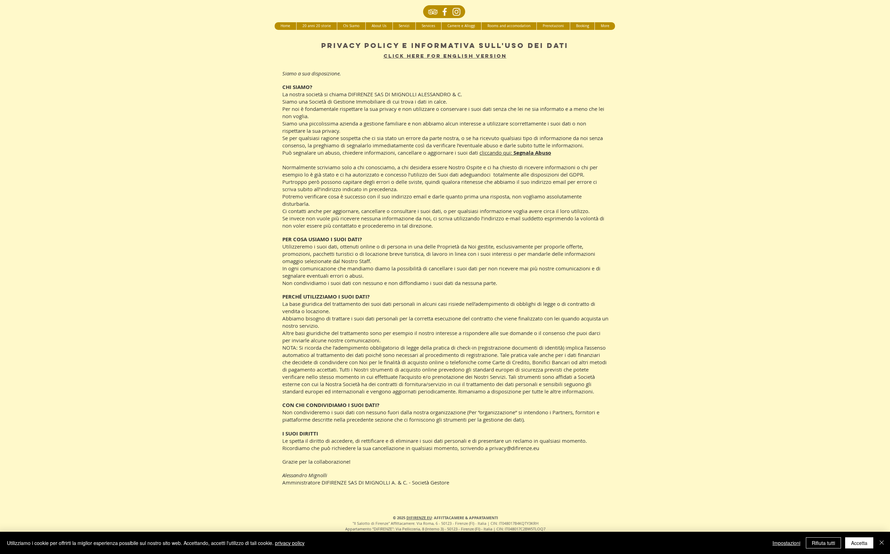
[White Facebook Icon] (444, 12)
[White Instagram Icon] (456, 12)
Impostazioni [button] (786, 542)
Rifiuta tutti (823, 542)
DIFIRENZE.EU (419, 517)
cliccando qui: (515, 152)
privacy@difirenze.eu (514, 448)
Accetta (859, 542)
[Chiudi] (881, 542)
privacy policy (290, 542)
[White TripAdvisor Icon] (433, 12)
